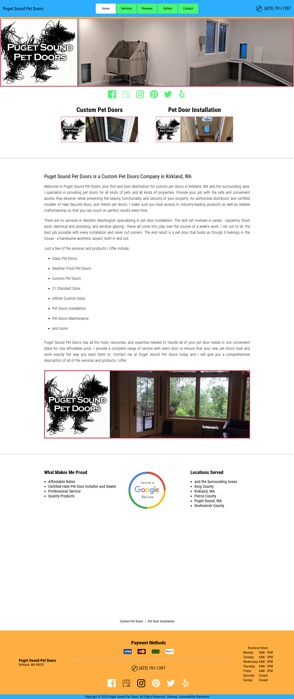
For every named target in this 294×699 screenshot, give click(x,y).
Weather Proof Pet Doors (71, 268)
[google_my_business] (126, 94)
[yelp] (182, 94)
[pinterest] (154, 94)
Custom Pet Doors (66, 278)
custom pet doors (170, 186)
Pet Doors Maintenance (70, 318)
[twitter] (168, 94)
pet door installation (156, 220)
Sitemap (172, 697)
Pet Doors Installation (69, 308)
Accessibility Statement (194, 697)
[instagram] (140, 94)
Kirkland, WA (198, 186)
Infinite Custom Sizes (68, 298)
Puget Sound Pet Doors (82, 186)
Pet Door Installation (161, 621)
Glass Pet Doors (64, 258)
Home (106, 8)
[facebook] (112, 94)
